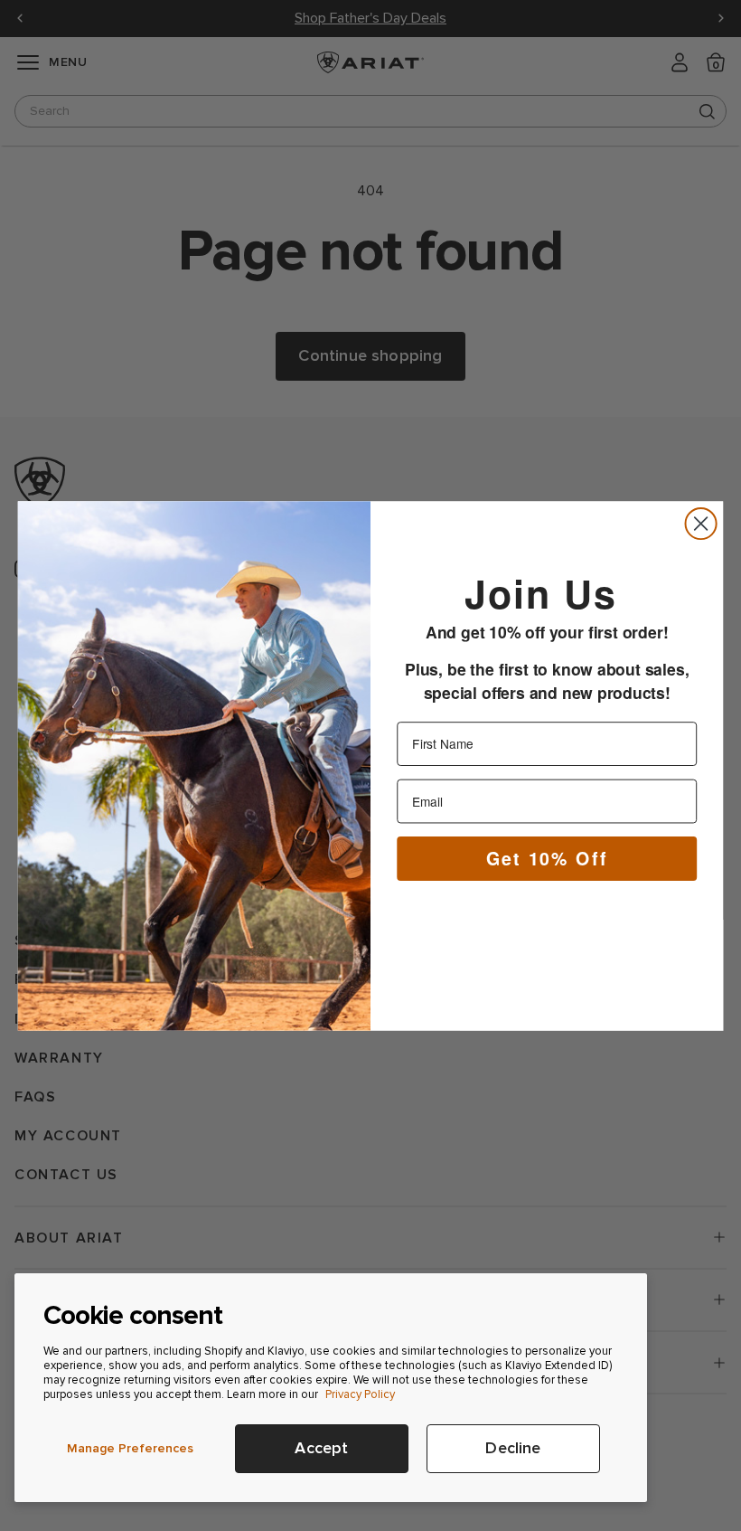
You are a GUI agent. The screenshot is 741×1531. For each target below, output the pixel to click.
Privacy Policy (360, 1394)
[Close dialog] (701, 522)
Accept (321, 1448)
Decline (512, 1448)
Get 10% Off (547, 857)
